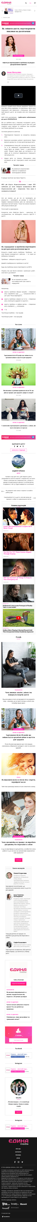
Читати (18, 1112)
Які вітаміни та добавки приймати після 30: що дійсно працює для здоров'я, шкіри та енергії (18, 392)
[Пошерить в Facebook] (14, 446)
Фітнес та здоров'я (18, 352)
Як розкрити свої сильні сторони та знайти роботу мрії (19, 491)
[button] (26, 3)
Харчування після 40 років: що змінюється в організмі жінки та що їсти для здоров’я (18, 356)
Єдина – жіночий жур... (19, 1054)
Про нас (18, 1149)
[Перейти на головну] (6, 3)
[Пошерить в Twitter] (17, 446)
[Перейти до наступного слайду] (35, 10)
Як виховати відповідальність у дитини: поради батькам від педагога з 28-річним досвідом (17, 994)
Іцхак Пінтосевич (14, 72)
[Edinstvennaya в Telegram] (22, 1162)
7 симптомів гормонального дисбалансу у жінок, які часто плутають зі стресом (18, 427)
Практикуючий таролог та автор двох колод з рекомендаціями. (22, 945)
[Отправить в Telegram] (20, 446)
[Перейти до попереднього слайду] (2, 10)
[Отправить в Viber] (23, 446)
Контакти (18, 1152)
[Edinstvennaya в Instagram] (18, 1162)
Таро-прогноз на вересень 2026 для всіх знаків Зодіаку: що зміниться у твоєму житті (18, 951)
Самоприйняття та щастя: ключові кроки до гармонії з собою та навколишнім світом (17, 498)
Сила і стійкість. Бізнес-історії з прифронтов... (23, 10)
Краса (18, 777)
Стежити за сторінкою (18, 1056)
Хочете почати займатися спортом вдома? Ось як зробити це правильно (18, 1007)
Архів (18, 1158)
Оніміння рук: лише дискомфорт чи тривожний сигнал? (18, 1018)
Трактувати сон (18, 1040)
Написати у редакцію (18, 450)
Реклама (18, 1155)
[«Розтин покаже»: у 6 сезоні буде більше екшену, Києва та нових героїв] (18, 1087)
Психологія (18, 690)
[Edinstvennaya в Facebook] (15, 1162)
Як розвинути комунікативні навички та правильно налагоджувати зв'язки (20, 170)
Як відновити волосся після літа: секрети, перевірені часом (18, 781)
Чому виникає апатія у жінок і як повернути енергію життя (18, 693)
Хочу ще (18, 860)
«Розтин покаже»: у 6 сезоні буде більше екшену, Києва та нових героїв (18, 1104)
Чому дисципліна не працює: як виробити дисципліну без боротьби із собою (18, 843)
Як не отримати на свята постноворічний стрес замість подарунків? (21, 281)
